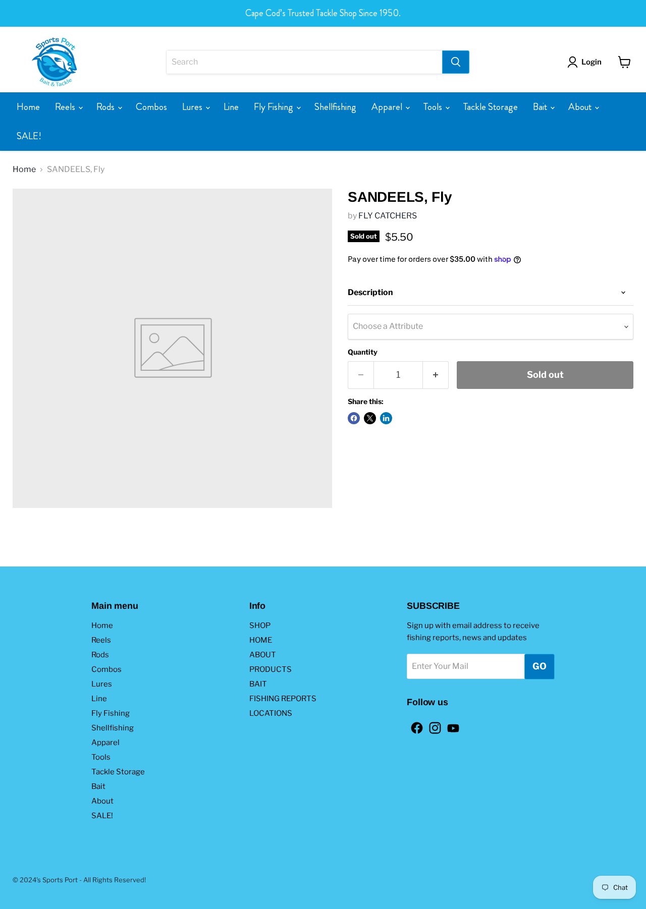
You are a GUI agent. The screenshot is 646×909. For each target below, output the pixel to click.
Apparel (387, 106)
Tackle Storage (490, 106)
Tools (433, 106)
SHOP (260, 625)
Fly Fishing (274, 106)
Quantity (363, 352)
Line (231, 106)
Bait (541, 106)
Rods (106, 106)
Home (28, 106)
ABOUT (262, 654)
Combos (151, 106)
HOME (260, 640)
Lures (193, 106)
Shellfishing (335, 106)
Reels (66, 106)
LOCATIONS (270, 713)
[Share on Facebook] (354, 418)
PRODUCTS (270, 669)
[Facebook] (414, 725)
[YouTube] (450, 725)
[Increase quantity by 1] (436, 375)
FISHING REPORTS (282, 698)
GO (539, 666)
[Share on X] (370, 418)
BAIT (258, 684)
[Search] (455, 62)
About (581, 106)
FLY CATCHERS (387, 215)
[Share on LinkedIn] (386, 418)
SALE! (29, 136)
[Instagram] (432, 725)
